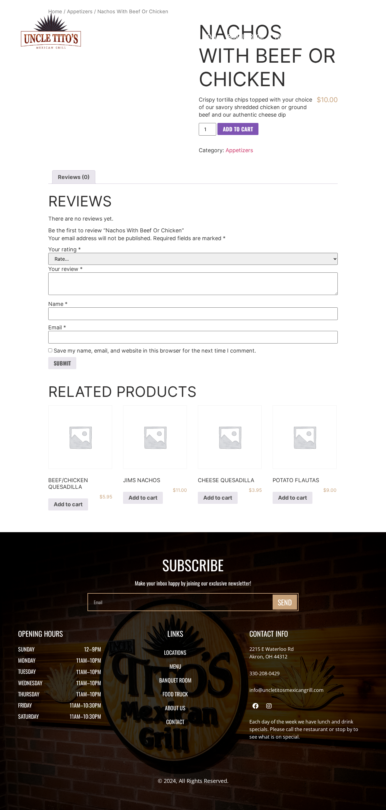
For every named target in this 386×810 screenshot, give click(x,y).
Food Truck (289, 36)
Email (57, 327)
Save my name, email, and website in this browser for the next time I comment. (155, 350)
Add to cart (238, 129)
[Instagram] (269, 706)
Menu (209, 36)
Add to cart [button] (68, 504)
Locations (179, 36)
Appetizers (239, 150)
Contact (359, 36)
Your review (65, 269)
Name (58, 304)
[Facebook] (255, 706)
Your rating (64, 249)
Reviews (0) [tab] (74, 177)
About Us (326, 36)
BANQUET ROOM (246, 36)
